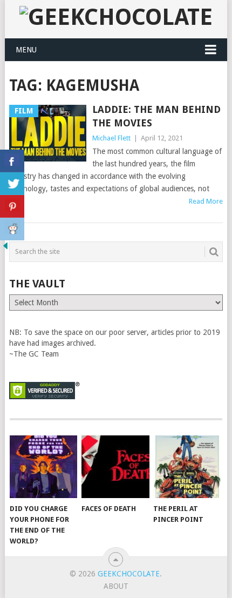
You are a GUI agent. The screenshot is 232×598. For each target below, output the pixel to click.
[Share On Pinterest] (12, 206)
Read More (206, 201)
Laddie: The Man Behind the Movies (156, 116)
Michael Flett (111, 138)
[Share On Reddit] (12, 229)
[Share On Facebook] (12, 161)
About (116, 586)
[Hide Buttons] (5, 248)
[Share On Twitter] (12, 183)
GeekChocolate (129, 573)
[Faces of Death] (115, 467)
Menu (26, 49)
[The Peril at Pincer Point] (187, 467)
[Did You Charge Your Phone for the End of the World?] (43, 467)
